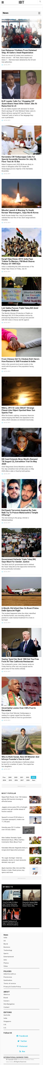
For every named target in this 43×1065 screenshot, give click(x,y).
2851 (21, 777)
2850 (15, 777)
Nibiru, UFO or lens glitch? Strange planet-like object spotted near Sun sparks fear (18, 410)
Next (33, 780)
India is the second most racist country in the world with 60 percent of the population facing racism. (18, 366)
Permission (8, 977)
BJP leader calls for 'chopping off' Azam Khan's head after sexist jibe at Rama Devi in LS (19, 103)
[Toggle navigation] (2, 2)
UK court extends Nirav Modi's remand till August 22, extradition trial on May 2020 (20, 461)
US (5, 941)
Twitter (23, 1041)
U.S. (5, 1028)
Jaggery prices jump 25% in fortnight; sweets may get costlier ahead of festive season (14, 809)
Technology (8, 950)
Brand (6, 997)
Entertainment (9, 956)
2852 (27, 777)
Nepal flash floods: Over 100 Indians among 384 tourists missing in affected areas (14, 799)
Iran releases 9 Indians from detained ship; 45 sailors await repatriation (19, 51)
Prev (4, 777)
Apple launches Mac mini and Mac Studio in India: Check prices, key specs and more (13, 870)
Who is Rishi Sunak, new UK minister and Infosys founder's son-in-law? (20, 758)
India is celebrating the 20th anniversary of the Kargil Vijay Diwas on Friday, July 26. (18, 268)
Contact (6, 1007)
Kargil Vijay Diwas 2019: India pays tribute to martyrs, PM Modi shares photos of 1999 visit (18, 261)
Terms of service (10, 983)
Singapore (7, 1021)
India (5, 937)
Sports (6, 953)
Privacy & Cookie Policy (12, 986)
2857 (22, 780)
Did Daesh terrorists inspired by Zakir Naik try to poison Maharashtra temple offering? (20, 512)
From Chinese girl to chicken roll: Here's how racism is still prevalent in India (20, 360)
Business (7, 947)
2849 (10, 777)
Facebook (23, 1036)
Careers (6, 1001)
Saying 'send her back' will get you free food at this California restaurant (20, 660)
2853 (33, 777)
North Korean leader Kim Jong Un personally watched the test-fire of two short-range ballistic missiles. (19, 218)
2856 (16, 780)
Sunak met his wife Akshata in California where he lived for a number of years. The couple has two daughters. (18, 764)
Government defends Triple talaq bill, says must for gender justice (19, 560)
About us (7, 994)
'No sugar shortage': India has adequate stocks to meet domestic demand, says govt (14, 860)
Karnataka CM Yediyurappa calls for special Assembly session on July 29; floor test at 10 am (19, 159)
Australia (7, 1015)
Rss (23, 1051)
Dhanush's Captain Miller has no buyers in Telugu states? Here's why (30, 904)
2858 (28, 780)
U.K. (5, 1024)
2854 (4, 780)
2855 (10, 780)
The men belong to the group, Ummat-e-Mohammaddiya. (15, 519)
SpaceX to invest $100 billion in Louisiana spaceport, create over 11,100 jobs (13, 819)
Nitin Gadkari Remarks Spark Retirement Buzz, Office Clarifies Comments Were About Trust (13, 840)
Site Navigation (9, 1004)
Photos (6, 963)
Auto (5, 960)
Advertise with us (10, 974)
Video (6, 966)
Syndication (8, 980)
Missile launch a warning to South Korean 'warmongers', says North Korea (20, 211)
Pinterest (23, 1046)
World (6, 944)
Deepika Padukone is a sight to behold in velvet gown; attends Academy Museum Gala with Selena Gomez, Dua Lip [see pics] (11, 924)
